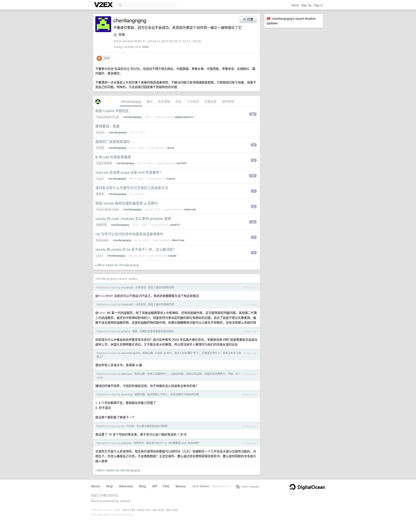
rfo (122, 426)
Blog (142, 486)
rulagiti (172, 255)
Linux (99, 255)
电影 (135, 331)
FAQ (166, 486)
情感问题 (140, 394)
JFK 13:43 (172, 510)
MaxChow (178, 240)
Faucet (100, 132)
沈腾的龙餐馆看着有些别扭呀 (157, 331)
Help (109, 486)
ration (102, 312)
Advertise (126, 486)
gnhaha (125, 331)
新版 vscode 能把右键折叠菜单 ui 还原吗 (126, 203)
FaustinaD (127, 287)
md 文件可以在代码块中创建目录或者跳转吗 (129, 233)
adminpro (126, 373)
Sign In (318, 5)
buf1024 (182, 163)
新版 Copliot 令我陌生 (112, 110)
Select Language (249, 486)
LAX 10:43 (158, 510)
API (154, 486)
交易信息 (211, 101)
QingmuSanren (184, 117)
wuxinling (126, 394)
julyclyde (126, 443)
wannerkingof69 (130, 353)
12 (253, 222)
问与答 (100, 147)
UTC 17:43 (128, 510)
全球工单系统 (104, 163)
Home (295, 5)
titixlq (101, 295)
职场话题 (147, 353)
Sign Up (306, 5)
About (95, 486)
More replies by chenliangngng (119, 470)
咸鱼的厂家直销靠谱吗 (112, 141)
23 (253, 114)
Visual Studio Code (107, 117)
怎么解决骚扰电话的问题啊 (151, 426)
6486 (145, 46)
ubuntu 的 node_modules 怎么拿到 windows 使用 (133, 218)
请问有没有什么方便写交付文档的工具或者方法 (131, 187)
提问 (149, 101)
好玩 (179, 101)
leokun (171, 178)
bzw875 (175, 225)
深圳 (106, 58)
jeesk (170, 148)
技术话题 (164, 101)
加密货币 (139, 443)
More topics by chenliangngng (118, 265)
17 (253, 175)
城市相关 (228, 101)
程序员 (100, 194)
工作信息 (193, 101)
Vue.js (100, 178)
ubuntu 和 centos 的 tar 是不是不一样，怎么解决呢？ (135, 249)
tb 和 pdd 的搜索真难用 (113, 156)
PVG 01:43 (143, 510)
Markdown (102, 240)
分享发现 (140, 287)
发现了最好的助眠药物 (161, 287)
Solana (181, 486)
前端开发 (101, 224)
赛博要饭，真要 (107, 126)
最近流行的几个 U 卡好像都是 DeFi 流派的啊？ (173, 443)
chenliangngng (131, 101)
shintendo (190, 209)
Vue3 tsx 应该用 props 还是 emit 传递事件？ (129, 172)
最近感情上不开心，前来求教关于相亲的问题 (173, 394)
